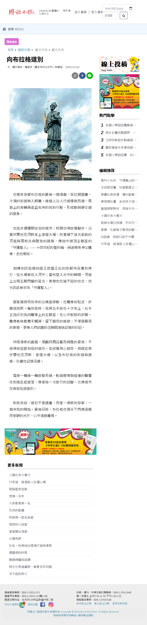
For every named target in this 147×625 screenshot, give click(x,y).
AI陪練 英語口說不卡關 (119, 236)
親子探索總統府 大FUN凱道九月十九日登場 (61, 41)
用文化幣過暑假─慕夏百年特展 (32, 566)
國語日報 (24, 49)
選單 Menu (15, 29)
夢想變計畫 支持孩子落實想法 (124, 201)
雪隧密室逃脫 (19, 489)
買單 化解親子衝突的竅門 (121, 229)
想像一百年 (18, 496)
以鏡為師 (16, 538)
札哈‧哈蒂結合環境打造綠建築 (32, 545)
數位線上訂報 (101, 603)
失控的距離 (18, 510)
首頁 (11, 49)
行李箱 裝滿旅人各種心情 (29, 482)
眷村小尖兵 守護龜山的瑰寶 (122, 180)
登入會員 (97, 12)
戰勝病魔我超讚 (21, 559)
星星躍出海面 (19, 531)
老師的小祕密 (19, 524)
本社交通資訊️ (12, 604)
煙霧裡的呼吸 (19, 552)
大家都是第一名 (21, 503)
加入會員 (80, 12)
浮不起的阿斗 (19, 573)
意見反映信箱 (119, 603)
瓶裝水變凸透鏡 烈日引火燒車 (124, 222)
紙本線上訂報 (83, 603)
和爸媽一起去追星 (23, 517)
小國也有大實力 (21, 475)
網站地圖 (33, 604)
